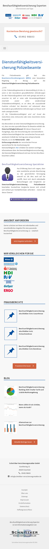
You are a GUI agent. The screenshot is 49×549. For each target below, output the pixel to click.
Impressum (24, 500)
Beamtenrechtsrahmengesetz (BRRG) (16, 78)
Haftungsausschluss (24, 510)
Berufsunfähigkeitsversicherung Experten (24, 5)
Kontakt (25, 490)
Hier (17, 148)
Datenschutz (24, 506)
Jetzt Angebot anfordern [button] (23, 241)
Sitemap (24, 496)
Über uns (24, 493)
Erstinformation (24, 503)
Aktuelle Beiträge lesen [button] (23, 442)
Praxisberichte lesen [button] (23, 366)
